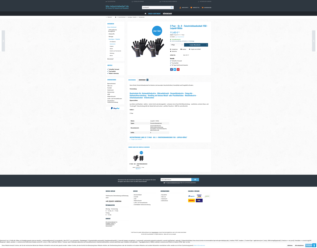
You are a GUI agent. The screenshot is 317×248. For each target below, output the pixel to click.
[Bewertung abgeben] (189, 30)
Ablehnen (289, 245)
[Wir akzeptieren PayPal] (115, 108)
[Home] (145, 13)
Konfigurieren (310, 245)
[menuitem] (206, 7)
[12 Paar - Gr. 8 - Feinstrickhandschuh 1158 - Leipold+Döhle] (138, 156)
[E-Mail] (178, 69)
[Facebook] (171, 69)
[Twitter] (175, 69)
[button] (314, 245)
